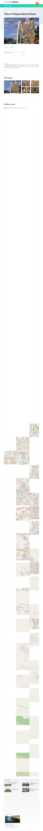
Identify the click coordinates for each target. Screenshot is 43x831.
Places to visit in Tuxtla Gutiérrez (11, 9)
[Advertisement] (21, 804)
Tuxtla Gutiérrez (8, 6)
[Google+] (10, 47)
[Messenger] (12, 47)
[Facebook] (5, 47)
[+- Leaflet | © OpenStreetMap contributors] (21, 443)
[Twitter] (7, 47)
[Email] (14, 47)
